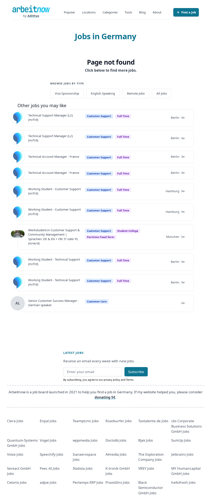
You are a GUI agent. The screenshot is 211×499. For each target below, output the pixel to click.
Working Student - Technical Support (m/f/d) (54, 261)
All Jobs (161, 93)
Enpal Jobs (48, 420)
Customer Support (99, 116)
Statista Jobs (83, 468)
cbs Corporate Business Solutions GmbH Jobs (186, 426)
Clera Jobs (15, 420)
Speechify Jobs (51, 454)
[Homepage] (31, 8)
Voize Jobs (15, 454)
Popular (69, 12)
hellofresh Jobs (183, 482)
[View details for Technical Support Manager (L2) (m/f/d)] (18, 118)
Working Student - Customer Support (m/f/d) (54, 191)
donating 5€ (105, 397)
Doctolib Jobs (116, 440)
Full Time (123, 116)
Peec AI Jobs (50, 468)
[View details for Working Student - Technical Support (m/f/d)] (18, 262)
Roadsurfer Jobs (119, 420)
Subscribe (136, 371)
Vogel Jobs (48, 440)
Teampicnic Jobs (86, 420)
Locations (89, 12)
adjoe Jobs (48, 482)
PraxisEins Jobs (118, 482)
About (157, 12)
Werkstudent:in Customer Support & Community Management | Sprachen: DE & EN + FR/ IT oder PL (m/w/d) (54, 236)
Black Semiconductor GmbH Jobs (150, 487)
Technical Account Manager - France (53, 156)
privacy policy (112, 380)
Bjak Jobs (145, 440)
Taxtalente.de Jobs (153, 420)
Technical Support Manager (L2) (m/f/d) (50, 117)
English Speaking (103, 93)
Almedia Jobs (116, 454)
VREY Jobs (146, 468)
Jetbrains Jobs (182, 454)
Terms (130, 380)
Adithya (33, 16)
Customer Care (97, 301)
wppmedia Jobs (85, 440)
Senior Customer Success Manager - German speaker (53, 303)
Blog (142, 12)
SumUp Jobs (181, 440)
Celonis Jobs (17, 482)
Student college (127, 231)
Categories (110, 12)
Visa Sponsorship (67, 93)
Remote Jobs (136, 93)
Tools (128, 12)
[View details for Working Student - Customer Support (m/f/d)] (18, 192)
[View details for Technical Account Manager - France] (18, 157)
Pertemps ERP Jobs (88, 482)
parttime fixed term (100, 237)
